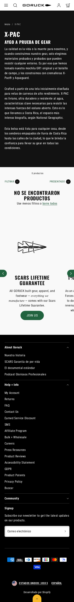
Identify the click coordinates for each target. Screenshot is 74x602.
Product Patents (15, 475)
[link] (58, 5)
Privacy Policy (13, 481)
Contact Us (11, 412)
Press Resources (15, 450)
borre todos (50, 203)
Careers (9, 443)
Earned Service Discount (20, 418)
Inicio (7, 24)
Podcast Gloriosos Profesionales (25, 374)
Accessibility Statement (20, 462)
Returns (9, 399)
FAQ (7, 405)
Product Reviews (15, 456)
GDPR (8, 469)
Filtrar (9, 181)
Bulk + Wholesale (16, 437)
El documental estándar (20, 368)
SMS (7, 424)
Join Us (32, 315)
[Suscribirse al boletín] (65, 531)
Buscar (9, 488)
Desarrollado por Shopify (37, 592)
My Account (12, 393)
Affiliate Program (16, 431)
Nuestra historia (15, 355)
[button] (6, 5)
